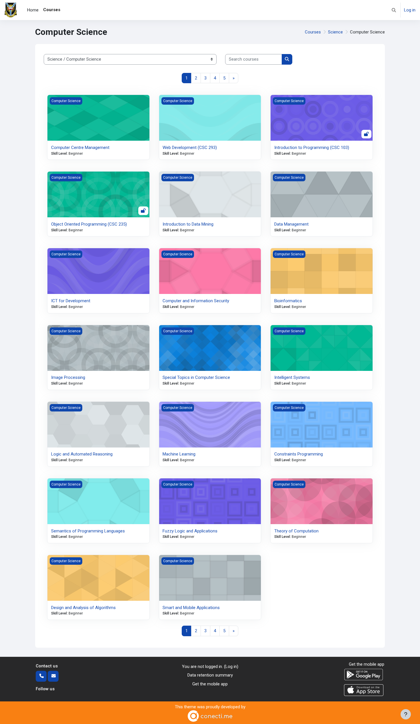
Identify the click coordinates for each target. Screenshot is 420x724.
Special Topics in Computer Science (196, 377)
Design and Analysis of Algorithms (83, 607)
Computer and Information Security (196, 300)
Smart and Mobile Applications (191, 607)
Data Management (291, 224)
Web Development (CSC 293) (190, 147)
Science (335, 32)
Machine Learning (179, 454)
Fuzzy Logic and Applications (190, 531)
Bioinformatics (288, 300)
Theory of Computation (296, 531)
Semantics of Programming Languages (88, 531)
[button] (394, 10)
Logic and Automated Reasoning (82, 454)
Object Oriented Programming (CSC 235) (89, 224)
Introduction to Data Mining (188, 224)
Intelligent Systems (292, 377)
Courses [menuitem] (51, 9)
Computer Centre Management (80, 147)
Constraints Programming (298, 454)
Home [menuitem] (33, 10)
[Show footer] (406, 714)
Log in (409, 10)
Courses (313, 32)
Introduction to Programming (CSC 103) (311, 147)
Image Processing (68, 377)
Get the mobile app (210, 684)
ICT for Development (70, 300)
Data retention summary (210, 675)
